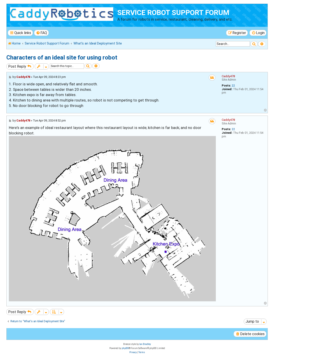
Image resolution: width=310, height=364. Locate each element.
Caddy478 (228, 76)
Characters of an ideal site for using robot (61, 57)
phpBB (125, 348)
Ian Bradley (145, 344)
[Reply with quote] (212, 77)
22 (233, 85)
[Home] (62, 13)
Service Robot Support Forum (173, 12)
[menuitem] (41, 33)
